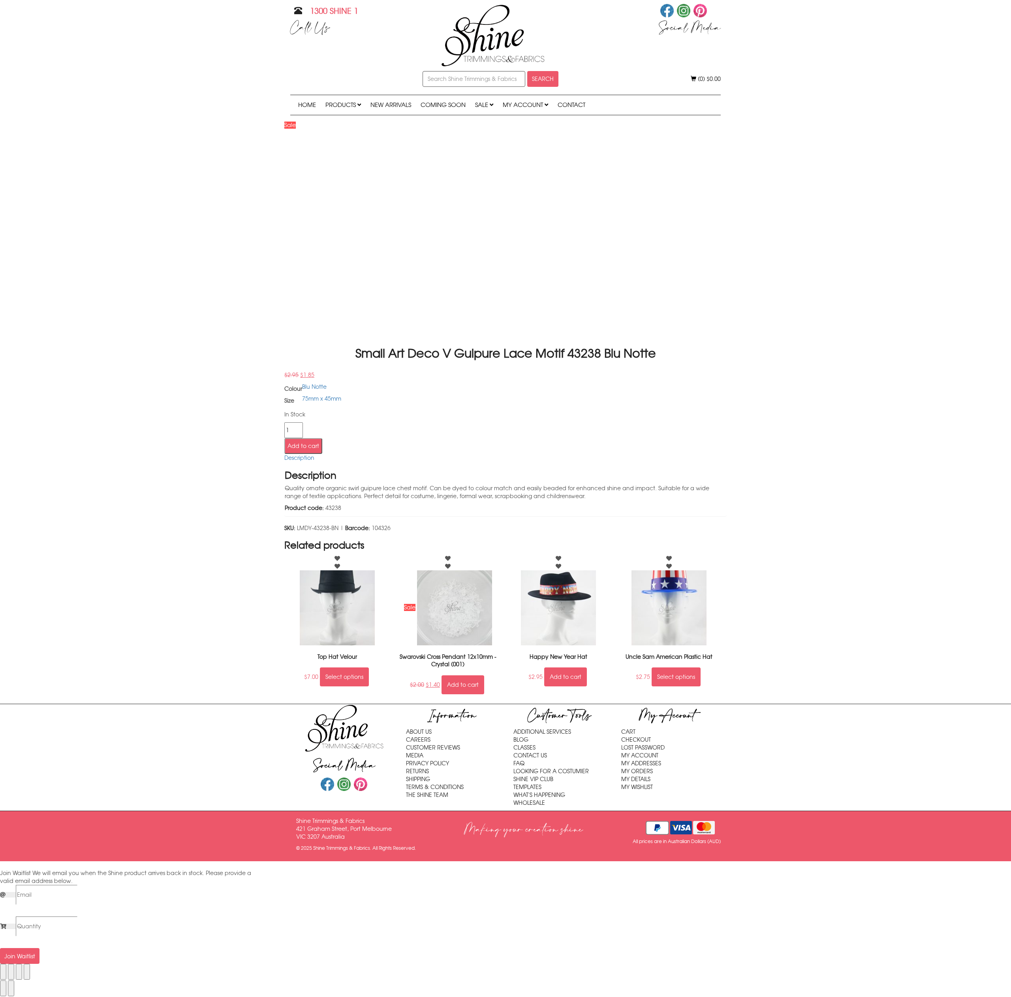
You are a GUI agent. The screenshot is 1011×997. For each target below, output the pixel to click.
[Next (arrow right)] (11, 988)
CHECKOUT (636, 739)
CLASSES (524, 747)
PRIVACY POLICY (427, 763)
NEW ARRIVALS (390, 105)
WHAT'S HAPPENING (539, 794)
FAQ (518, 763)
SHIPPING (418, 779)
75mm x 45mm (321, 398)
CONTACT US (530, 755)
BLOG (520, 739)
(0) (708, 78)
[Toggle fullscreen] (11, 972)
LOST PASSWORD (643, 747)
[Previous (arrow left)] (3, 988)
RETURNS (417, 771)
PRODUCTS (341, 105)
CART (628, 731)
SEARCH (543, 78)
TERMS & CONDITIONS (435, 787)
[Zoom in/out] (3, 972)
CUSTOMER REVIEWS (433, 747)
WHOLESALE (529, 802)
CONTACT (571, 105)
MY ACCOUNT (524, 105)
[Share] (19, 972)
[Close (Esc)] (27, 972)
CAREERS (418, 739)
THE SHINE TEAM (427, 794)
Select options (344, 676)
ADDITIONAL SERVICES (542, 731)
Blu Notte (314, 386)
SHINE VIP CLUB (533, 779)
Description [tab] (299, 457)
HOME (307, 105)
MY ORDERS (637, 771)
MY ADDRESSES (641, 763)
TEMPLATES (527, 787)
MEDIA (414, 755)
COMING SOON (443, 105)
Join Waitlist (19, 956)
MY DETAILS (635, 779)
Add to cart (303, 446)
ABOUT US (419, 731)
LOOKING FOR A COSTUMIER (551, 771)
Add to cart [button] (463, 684)
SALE (482, 105)
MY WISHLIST (637, 787)
